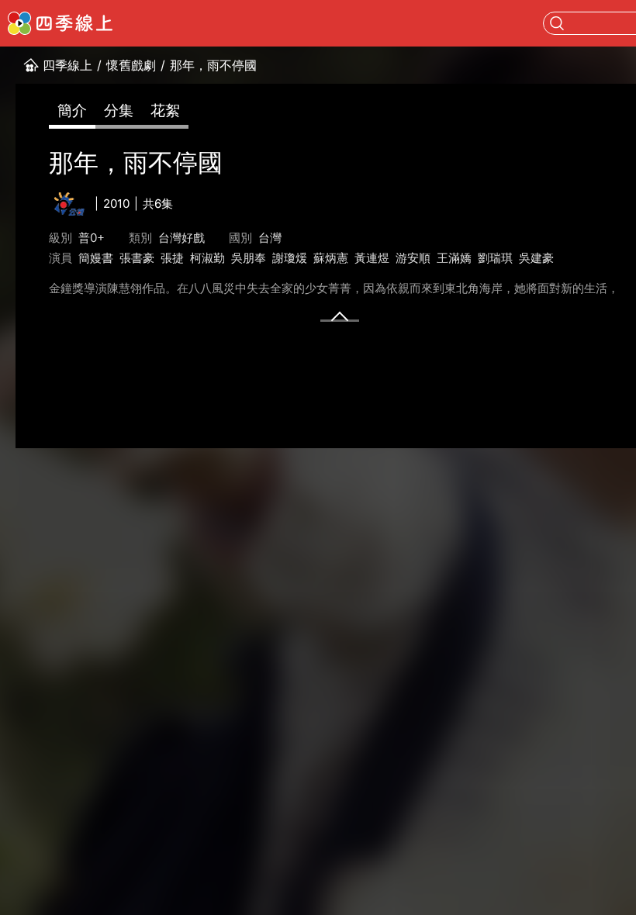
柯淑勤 (207, 257)
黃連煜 (371, 257)
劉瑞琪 (495, 257)
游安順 (413, 257)
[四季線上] (60, 23)
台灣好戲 (181, 237)
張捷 (172, 257)
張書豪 (136, 257)
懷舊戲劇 (131, 65)
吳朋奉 (248, 257)
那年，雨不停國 (213, 65)
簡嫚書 (95, 257)
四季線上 (67, 65)
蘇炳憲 (330, 257)
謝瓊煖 (289, 257)
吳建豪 (536, 257)
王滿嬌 (454, 257)
